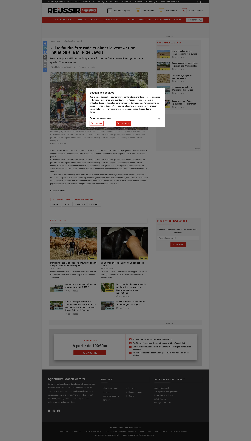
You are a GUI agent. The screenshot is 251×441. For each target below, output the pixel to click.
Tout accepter (123, 123)
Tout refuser (96, 123)
